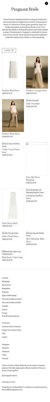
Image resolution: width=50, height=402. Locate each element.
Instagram (5, 344)
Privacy (4, 313)
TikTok (4, 355)
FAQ (3, 333)
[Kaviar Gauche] (25, 3)
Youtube (5, 358)
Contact (5, 278)
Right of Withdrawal (9, 295)
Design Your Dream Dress (11, 330)
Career (4, 337)
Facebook (5, 351)
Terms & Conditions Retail (11, 302)
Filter (7, 50)
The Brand (6, 323)
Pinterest (5, 348)
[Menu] (3, 3)
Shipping (5, 292)
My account (6, 285)
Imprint (4, 309)
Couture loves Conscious (11, 326)
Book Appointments (9, 376)
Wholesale (6, 281)
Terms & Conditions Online (12, 299)
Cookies (5, 306)
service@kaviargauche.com (12, 390)
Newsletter (6, 288)
